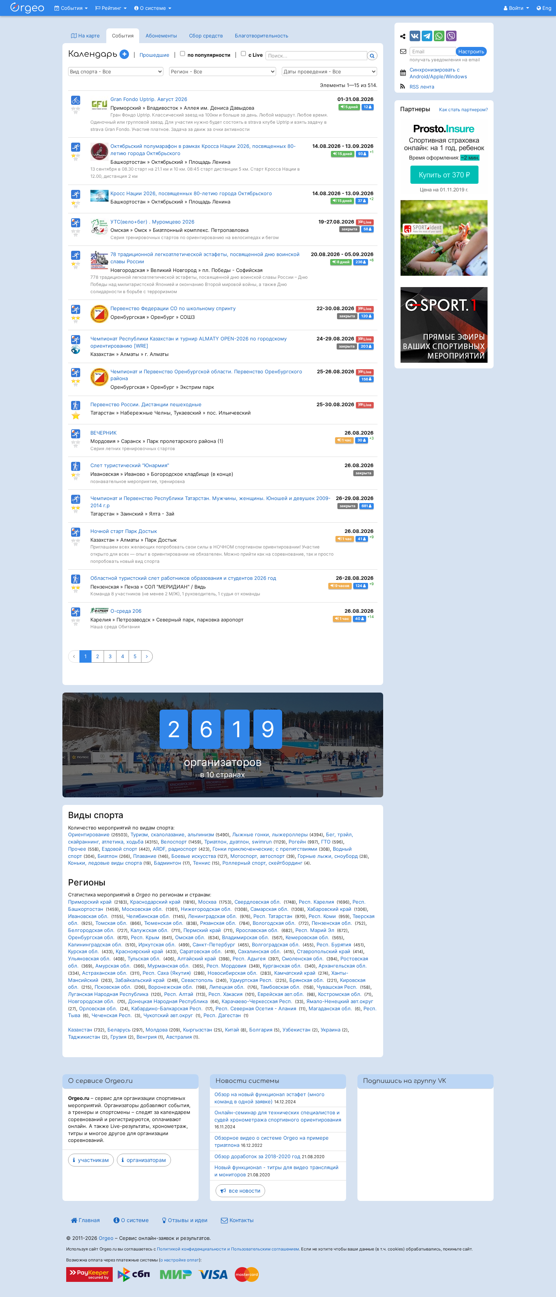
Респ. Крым (145, 937)
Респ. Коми (322, 916)
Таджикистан (84, 1037)
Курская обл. (83, 951)
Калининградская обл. (95, 944)
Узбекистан (297, 1030)
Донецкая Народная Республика (168, 1001)
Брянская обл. (306, 980)
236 (359, 262)
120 (365, 316)
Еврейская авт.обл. (281, 994)
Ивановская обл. (88, 916)
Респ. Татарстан (272, 916)
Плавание (145, 856)
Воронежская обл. (170, 987)
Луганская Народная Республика (108, 994)
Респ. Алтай (178, 994)
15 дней (344, 154)
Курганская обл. (282, 966)
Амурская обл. (113, 966)
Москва (207, 902)
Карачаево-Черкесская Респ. (257, 1001)
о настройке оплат (179, 1260)
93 (360, 154)
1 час (346, 440)
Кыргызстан (197, 1030)
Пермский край (202, 930)
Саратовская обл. (201, 951)
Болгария (260, 1030)
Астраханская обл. (104, 973)
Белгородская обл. (91, 930)
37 (360, 201)
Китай (232, 1030)
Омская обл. (190, 937)
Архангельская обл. (342, 966)
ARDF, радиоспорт (175, 849)
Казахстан (80, 1030)
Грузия (118, 1037)
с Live (255, 55)
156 (365, 379)
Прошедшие (154, 55)
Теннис (201, 863)
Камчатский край (294, 973)
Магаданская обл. (330, 1008)
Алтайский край (196, 958)
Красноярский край (139, 951)
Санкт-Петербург (214, 944)
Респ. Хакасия (225, 994)
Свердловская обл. (258, 902)
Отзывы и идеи (186, 1220)
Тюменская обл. (163, 923)
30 (360, 440)
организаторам (145, 1160)
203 (365, 346)
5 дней (351, 107)
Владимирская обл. (245, 937)
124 (359, 586)
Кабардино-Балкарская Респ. (167, 1008)
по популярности (209, 55)
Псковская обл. (113, 987)
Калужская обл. (149, 930)
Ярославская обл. (257, 930)
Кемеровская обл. (307, 937)
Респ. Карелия (316, 902)
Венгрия (147, 1037)
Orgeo (106, 1238)
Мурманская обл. (169, 966)
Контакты (241, 1220)
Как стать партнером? (463, 109)
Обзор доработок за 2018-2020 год (257, 1156)
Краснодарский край (155, 902)
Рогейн (297, 842)
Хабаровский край (329, 909)
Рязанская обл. (218, 923)
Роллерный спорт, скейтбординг (262, 863)
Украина (330, 1030)
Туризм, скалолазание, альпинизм (172, 834)
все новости (243, 1190)
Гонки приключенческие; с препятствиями (265, 849)
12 (366, 107)
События (71, 8)
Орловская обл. (98, 1008)
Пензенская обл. (332, 923)
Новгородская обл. (91, 1001)
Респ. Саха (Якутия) (167, 973)
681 (365, 506)
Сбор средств (206, 36)
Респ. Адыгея (249, 958)
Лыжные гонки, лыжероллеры (270, 834)
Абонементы (161, 36)
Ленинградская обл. (212, 916)
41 (360, 539)
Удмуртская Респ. (251, 980)
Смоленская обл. (303, 958)
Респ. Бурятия (334, 944)
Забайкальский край (140, 980)
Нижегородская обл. (206, 909)
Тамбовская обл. (280, 987)
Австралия (179, 1037)
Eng (546, 8)
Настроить (471, 51)
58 (366, 229)
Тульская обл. (144, 958)
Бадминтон (167, 863)
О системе (153, 8)
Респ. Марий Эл (314, 930)
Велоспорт (174, 842)
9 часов (341, 586)
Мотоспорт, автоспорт (257, 856)
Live (367, 222)
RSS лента (422, 87)
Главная (88, 1220)
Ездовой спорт (119, 849)
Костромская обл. (340, 994)
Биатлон (108, 856)
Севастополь (197, 980)
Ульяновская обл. (89, 958)
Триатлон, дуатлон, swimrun (238, 842)
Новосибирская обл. (233, 973)
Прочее (77, 849)
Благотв (261, 36)
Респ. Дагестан (222, 1015)
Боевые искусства (193, 856)
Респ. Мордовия (226, 966)
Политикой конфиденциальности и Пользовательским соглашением (228, 1249)
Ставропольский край (323, 951)
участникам (92, 1160)
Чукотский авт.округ (168, 1015)
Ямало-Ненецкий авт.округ (339, 1001)
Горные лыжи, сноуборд (328, 856)
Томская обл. (111, 923)
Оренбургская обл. (91, 937)
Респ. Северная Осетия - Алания (256, 1008)
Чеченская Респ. (112, 1015)
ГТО (326, 842)
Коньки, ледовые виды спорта (105, 863)
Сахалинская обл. (259, 951)
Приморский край (90, 902)
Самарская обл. (269, 909)
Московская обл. (142, 909)
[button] (516, 8)
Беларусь (118, 1030)
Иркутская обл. (157, 944)
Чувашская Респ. (337, 987)
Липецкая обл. (227, 987)
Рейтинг (111, 8)
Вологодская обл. (274, 923)
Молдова (157, 1030)
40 (358, 619)
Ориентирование (89, 834)
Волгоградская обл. (276, 944)
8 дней (342, 262)
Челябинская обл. (148, 916)
